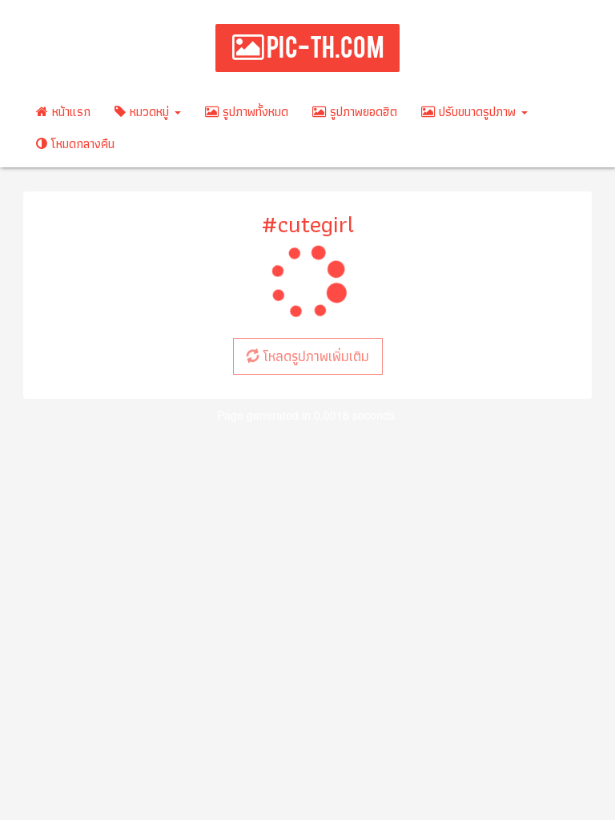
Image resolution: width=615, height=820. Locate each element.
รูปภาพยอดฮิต (361, 112)
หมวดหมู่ (149, 112)
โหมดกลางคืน (81, 144)
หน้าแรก (69, 112)
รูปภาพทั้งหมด (253, 112)
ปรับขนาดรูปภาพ (477, 112)
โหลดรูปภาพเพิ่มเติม (314, 356)
